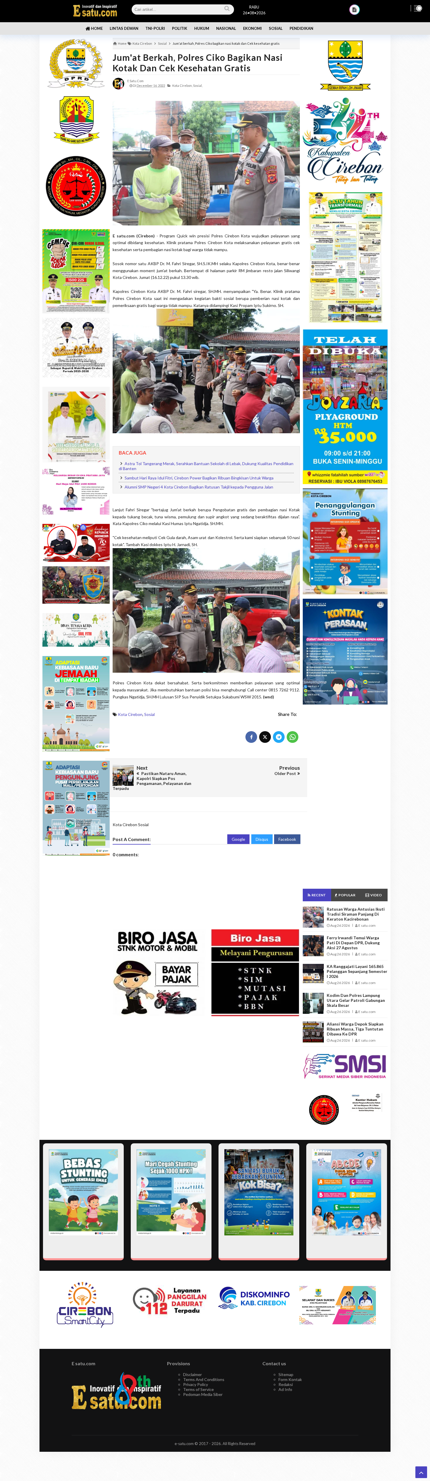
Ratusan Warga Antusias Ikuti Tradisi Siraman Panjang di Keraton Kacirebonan (356, 914)
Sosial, (197, 85)
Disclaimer (192, 1374)
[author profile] (118, 83)
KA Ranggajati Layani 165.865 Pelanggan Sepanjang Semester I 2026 (357, 971)
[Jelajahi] (417, 8)
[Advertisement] (76, 952)
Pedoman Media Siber (203, 1394)
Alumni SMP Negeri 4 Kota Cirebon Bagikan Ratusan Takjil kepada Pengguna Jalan (199, 486)
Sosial (149, 714)
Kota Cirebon (130, 714)
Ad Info (285, 1389)
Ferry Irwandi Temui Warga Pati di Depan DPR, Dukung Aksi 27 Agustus (353, 942)
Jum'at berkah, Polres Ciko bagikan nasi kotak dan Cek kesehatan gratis (198, 62)
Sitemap (285, 1374)
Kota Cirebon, (182, 85)
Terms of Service (198, 1389)
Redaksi (285, 1384)
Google (238, 839)
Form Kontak (290, 1379)
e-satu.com (184, 1443)
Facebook (287, 839)
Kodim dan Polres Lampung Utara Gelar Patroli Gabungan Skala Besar (356, 1000)
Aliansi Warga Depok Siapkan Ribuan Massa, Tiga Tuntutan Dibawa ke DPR (355, 1028)
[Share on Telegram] (279, 737)
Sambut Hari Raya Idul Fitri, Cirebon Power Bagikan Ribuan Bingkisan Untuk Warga (199, 477)
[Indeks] (354, 9)
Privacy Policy (195, 1384)
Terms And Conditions (203, 1379)
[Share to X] (265, 737)
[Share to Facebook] (251, 737)
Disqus (262, 839)
